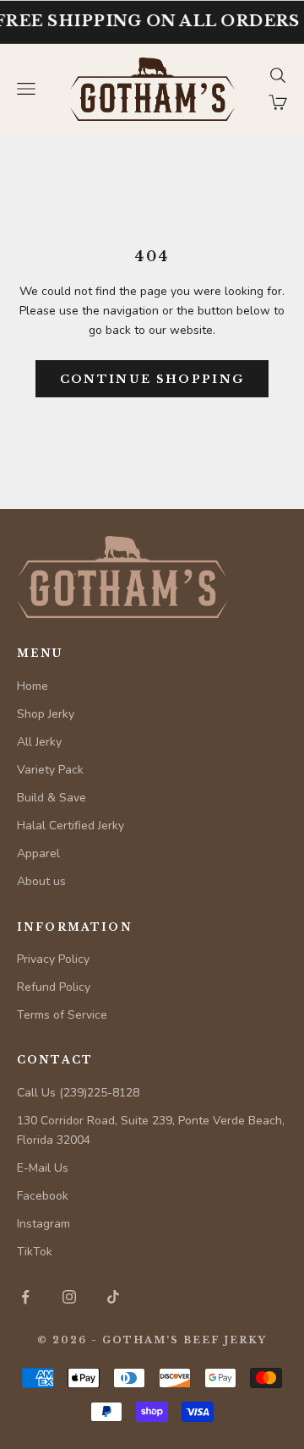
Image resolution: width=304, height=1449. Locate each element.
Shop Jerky (45, 714)
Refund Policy (53, 987)
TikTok (34, 1252)
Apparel (38, 853)
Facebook (42, 1196)
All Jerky (39, 742)
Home (32, 686)
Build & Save (51, 798)
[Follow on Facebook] (25, 1296)
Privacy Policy (53, 959)
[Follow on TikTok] (113, 1296)
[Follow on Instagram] (69, 1296)
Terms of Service (62, 1015)
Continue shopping (152, 379)
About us (41, 881)
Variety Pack (50, 770)
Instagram (43, 1224)
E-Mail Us (42, 1168)
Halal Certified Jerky (70, 825)
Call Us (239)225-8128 (78, 1093)
